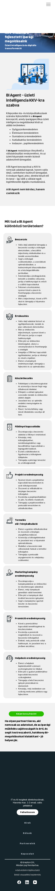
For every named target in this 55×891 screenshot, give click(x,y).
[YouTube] (35, 882)
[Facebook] (19, 882)
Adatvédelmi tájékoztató (27, 870)
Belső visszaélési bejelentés (27, 874)
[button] (48, 4)
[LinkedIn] (27, 882)
